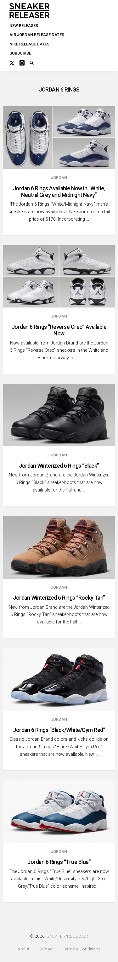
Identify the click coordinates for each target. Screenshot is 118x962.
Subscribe (20, 53)
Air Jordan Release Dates (36, 34)
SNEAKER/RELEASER (67, 935)
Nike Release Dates (29, 44)
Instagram (25, 62)
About (23, 949)
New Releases (23, 25)
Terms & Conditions (81, 949)
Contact (46, 949)
